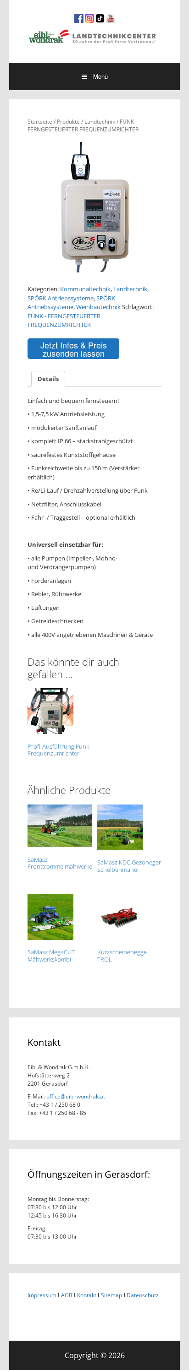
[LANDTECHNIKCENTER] (94, 35)
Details (48, 379)
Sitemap (111, 1295)
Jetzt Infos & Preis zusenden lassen (73, 349)
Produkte (68, 121)
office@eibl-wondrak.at (75, 1096)
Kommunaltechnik (85, 289)
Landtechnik (99, 121)
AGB (66, 1295)
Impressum (42, 1295)
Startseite (40, 121)
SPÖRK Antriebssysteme (61, 298)
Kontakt (86, 1295)
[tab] (48, 379)
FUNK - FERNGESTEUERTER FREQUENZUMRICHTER (64, 320)
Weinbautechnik (98, 307)
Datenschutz (143, 1295)
